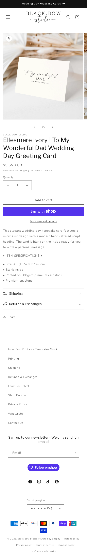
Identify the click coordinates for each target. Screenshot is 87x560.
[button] (8, 17)
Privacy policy (24, 545)
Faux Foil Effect (18, 386)
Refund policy (72, 538)
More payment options (43, 221)
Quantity (8, 177)
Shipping (24, 170)
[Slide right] (52, 127)
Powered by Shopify (49, 538)
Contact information (45, 551)
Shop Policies (17, 395)
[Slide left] (34, 127)
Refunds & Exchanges (22, 377)
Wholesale (15, 414)
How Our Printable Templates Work (32, 349)
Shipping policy (66, 545)
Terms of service (45, 545)
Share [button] (12, 317)
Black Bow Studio (27, 538)
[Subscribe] (74, 453)
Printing (13, 359)
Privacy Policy (17, 404)
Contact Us (15, 423)
